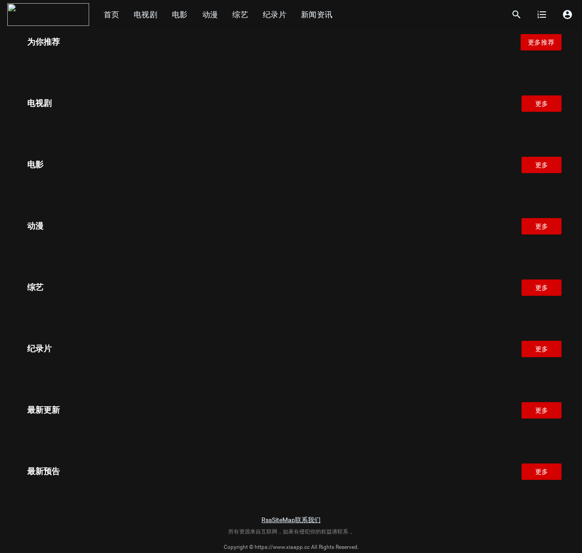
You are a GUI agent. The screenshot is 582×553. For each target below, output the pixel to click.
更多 (541, 103)
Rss (266, 519)
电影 (180, 14)
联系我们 (308, 519)
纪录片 (274, 14)
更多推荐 (541, 42)
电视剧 (145, 14)
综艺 (240, 14)
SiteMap (283, 519)
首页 (111, 14)
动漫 (210, 14)
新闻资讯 (316, 14)
